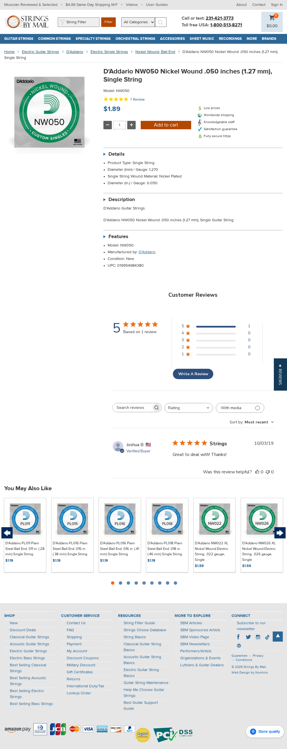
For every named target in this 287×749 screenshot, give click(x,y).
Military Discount (81, 665)
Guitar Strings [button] (20, 39)
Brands (269, 39)
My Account (77, 651)
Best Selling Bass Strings (31, 704)
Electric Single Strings (109, 52)
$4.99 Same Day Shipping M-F (92, 5)
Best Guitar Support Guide (141, 706)
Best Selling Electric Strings (27, 694)
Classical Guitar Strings (29, 637)
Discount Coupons (83, 658)
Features (118, 236)
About (241, 5)
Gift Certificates (80, 672)
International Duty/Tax (85, 686)
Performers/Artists (196, 651)
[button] (272, 26)
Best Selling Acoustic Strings (28, 681)
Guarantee (239, 656)
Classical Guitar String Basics (142, 647)
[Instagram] (258, 638)
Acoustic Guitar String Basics (142, 660)
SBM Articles (191, 623)
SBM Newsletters (195, 644)
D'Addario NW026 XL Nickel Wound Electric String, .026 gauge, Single (259, 551)
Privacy (258, 656)
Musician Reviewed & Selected (30, 5)
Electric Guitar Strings (40, 52)
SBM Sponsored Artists (200, 630)
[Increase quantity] (131, 125)
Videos (132, 5)
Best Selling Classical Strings (28, 668)
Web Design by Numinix (250, 672)
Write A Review (193, 374)
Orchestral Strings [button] (136, 39)
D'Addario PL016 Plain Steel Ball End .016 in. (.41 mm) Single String (119, 548)
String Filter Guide (139, 623)
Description (121, 199)
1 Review (137, 99)
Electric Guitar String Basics (141, 673)
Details (116, 154)
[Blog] (239, 646)
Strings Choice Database (145, 630)
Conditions (244, 660)
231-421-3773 (219, 18)
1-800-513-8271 (226, 25)
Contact (258, 5)
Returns (73, 679)
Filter (108, 22)
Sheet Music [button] (203, 39)
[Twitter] (248, 638)
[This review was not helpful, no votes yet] (268, 472)
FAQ (70, 630)
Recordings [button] (231, 39)
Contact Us (76, 623)
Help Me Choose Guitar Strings (144, 693)
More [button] (253, 39)
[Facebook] (239, 638)
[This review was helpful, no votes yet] (257, 472)
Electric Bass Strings (27, 658)
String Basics (135, 637)
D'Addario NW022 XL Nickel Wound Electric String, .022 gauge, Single (211, 551)
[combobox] (189, 408)
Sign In (277, 5)
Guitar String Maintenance (146, 683)
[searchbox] (132, 407)
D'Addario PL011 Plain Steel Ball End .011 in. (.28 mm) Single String (25, 548)
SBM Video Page (194, 637)
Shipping (74, 637)
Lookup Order (79, 693)
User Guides (157, 5)
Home (9, 52)
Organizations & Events (200, 658)
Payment (74, 644)
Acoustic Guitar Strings (29, 644)
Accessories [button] (174, 39)
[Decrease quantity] (107, 125)
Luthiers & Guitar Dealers (202, 665)
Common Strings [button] (55, 39)
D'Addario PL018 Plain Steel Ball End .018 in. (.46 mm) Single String (164, 548)
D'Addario (74, 52)
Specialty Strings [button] (94, 39)
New (14, 623)
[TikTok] (267, 638)
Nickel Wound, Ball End (155, 52)
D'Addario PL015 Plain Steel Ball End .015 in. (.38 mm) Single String (70, 548)
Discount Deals (23, 630)
